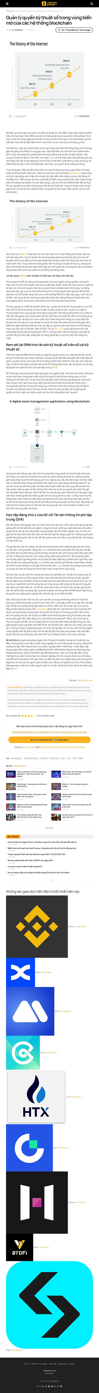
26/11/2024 (20, 810)
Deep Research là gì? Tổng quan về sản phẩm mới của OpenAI (31, 795)
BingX (26, 732)
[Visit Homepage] (49, 3)
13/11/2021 (29, 30)
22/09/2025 (20, 779)
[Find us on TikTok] (58, 1386)
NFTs (22, 275)
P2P (74, 758)
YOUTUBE (54, 747)
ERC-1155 (58, 328)
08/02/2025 (20, 799)
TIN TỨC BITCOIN (28, 747)
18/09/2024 (20, 820)
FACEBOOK (44, 747)
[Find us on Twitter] (40, 1386)
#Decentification (31, 758)
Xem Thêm (49, 828)
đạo (63, 758)
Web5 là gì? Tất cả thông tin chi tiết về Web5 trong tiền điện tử (76, 773)
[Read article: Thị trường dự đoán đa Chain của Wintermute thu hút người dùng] (11, 817)
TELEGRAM (63, 747)
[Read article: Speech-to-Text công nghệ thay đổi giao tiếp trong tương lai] (11, 807)
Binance (34, 732)
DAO (54, 367)
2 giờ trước (11, 857)
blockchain (74, 173)
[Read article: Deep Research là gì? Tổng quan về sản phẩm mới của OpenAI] (11, 796)
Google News (47, 1371)
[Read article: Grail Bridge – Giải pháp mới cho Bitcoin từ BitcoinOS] (11, 786)
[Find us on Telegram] (49, 1386)
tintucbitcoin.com (85, 680)
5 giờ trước (11, 875)
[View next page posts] (51, 880)
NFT (68, 758)
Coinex (57, 732)
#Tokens (44, 758)
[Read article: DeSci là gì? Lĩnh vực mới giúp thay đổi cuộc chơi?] (56, 807)
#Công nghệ (16, 758)
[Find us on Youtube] (52, 1386)
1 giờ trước (11, 851)
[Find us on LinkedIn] (43, 1386)
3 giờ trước (11, 863)
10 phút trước (12, 845)
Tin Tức (26, 1364)
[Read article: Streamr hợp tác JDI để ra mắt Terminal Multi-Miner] (56, 796)
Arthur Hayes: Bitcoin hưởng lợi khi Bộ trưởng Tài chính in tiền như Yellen (38, 872)
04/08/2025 (65, 777)
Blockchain (54, 758)
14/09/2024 (65, 820)
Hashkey (75, 732)
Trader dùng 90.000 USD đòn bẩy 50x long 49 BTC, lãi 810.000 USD (36, 854)
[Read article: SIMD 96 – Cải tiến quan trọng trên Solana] (56, 786)
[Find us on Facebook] (37, 1386)
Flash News (63, 1364)
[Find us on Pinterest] (46, 1386)
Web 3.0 (23, 254)
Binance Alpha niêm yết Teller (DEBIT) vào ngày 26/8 (30, 860)
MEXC (43, 732)
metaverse (41, 608)
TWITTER (72, 747)
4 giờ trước (11, 869)
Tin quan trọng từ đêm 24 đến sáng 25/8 (25, 866)
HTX (50, 732)
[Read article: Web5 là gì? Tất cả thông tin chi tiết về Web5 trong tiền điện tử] (56, 774)
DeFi (15, 668)
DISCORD (81, 747)
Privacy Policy (49, 1373)
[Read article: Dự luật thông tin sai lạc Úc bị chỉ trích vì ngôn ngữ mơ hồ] (56, 817)
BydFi (84, 732)
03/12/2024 (65, 799)
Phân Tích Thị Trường (39, 1364)
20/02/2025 (20, 789)
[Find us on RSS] (55, 1386)
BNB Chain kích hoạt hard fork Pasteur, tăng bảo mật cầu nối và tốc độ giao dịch (42, 848)
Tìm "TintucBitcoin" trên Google (76, 30)
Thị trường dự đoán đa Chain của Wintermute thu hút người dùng (29, 816)
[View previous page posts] (47, 880)
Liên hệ (71, 1364)
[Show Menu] (7, 3)
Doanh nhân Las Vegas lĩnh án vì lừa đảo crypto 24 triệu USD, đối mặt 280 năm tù (42, 842)
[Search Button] (92, 3)
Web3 (81, 758)
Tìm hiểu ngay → (81, 926)
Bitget (66, 732)
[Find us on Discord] (61, 1386)
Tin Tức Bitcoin (17, 30)
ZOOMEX (16, 732)
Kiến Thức (53, 1364)
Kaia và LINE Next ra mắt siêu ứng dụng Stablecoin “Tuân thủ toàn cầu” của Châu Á (31, 774)
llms (54, 1371)
